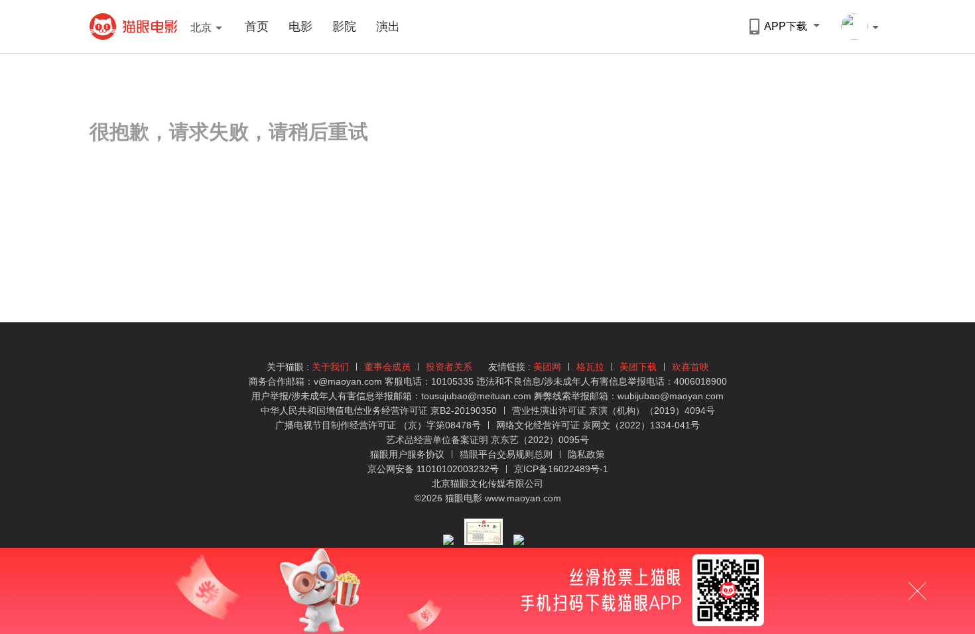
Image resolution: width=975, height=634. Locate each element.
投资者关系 (449, 366)
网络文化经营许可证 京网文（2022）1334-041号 (598, 425)
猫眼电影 (134, 26)
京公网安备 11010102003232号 (433, 469)
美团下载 (638, 366)
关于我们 (330, 366)
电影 (300, 26)
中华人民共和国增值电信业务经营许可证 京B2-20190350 (379, 410)
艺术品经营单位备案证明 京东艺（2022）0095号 (487, 439)
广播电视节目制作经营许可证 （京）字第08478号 (378, 425)
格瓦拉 (590, 366)
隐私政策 (586, 454)
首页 (257, 26)
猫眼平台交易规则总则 (507, 454)
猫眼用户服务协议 (408, 454)
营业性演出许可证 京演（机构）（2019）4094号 (613, 410)
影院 (344, 26)
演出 (388, 26)
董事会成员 (387, 366)
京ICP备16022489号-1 (561, 469)
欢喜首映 (690, 366)
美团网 (547, 366)
